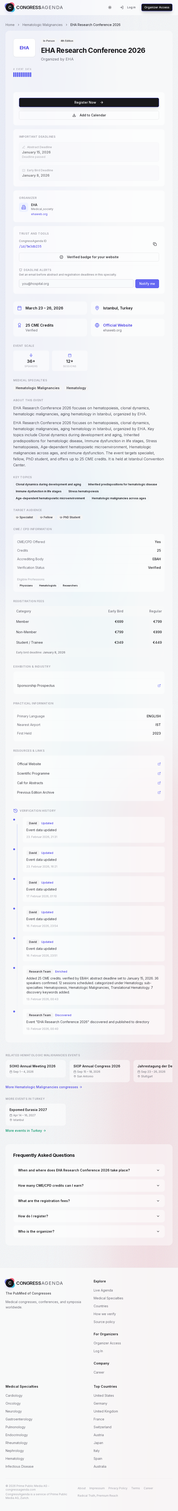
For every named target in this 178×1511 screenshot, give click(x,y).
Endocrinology (17, 1435)
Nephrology (15, 1451)
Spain (98, 1458)
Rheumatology (17, 1443)
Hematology (15, 1458)
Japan (98, 1443)
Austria (99, 1435)
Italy (97, 1451)
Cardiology (14, 1395)
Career (99, 1372)
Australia (100, 1466)
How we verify (105, 1314)
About (82, 1488)
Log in (131, 7)
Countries (101, 1306)
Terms (135, 1488)
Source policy (104, 1322)
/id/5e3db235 (30, 246)
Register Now (85, 102)
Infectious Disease (20, 1466)
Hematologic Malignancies (42, 25)
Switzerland (102, 1427)
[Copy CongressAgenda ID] (155, 244)
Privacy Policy (117, 1488)
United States (104, 1395)
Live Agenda (103, 1290)
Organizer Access (156, 7)
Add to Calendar (93, 115)
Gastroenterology (19, 1419)
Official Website (117, 325)
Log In (98, 1351)
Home (10, 25)
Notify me (147, 284)
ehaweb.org (39, 214)
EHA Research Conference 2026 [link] (95, 25)
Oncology (13, 1403)
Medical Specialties (108, 1298)
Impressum (97, 1488)
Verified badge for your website (93, 257)
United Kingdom (106, 1411)
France (99, 1419)
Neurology (14, 1411)
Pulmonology (15, 1427)
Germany (100, 1403)
